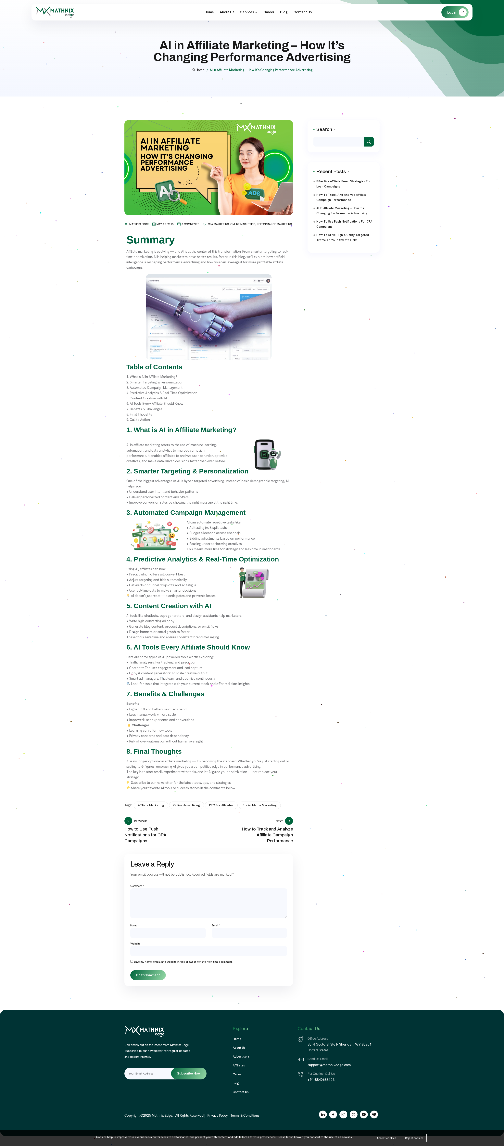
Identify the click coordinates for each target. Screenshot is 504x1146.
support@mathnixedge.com (329, 1064)
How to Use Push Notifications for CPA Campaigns (344, 224)
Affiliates (239, 1065)
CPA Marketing (218, 224)
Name (134, 925)
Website (135, 943)
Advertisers (241, 1056)
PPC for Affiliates (221, 805)
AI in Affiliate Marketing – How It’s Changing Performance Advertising (341, 210)
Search (324, 129)
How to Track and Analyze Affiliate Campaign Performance (341, 197)
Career (268, 12)
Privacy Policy (217, 1115)
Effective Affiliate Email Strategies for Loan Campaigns (343, 183)
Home (209, 12)
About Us (227, 12)
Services (247, 12)
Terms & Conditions (244, 1115)
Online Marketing (243, 224)
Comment (137, 886)
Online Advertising (186, 805)
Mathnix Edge (139, 224)
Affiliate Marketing (151, 805)
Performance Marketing (274, 224)
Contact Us (303, 12)
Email (216, 925)
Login (452, 12)
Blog (284, 12)
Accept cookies (386, 1138)
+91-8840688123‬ (321, 1079)
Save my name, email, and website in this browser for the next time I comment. (183, 961)
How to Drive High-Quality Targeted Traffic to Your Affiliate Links (342, 237)
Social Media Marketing (260, 805)
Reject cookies (414, 1138)
